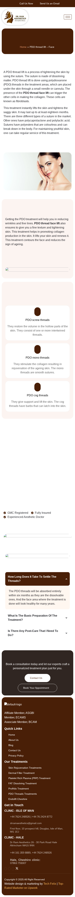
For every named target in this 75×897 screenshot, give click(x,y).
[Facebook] (9, 868)
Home (23, 47)
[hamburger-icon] (68, 16)
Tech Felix (49, 883)
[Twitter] (16, 868)
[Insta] (5, 868)
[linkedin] (13, 868)
